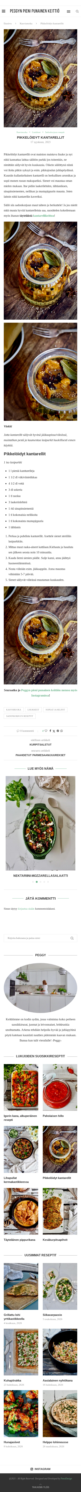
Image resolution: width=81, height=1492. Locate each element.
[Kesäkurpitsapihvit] (60, 1211)
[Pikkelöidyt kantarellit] (60, 1149)
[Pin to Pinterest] (58, 731)
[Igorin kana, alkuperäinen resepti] (21, 1087)
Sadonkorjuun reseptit (19, 716)
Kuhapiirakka (12, 1380)
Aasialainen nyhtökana (58, 1380)
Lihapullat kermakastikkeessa (16, 1179)
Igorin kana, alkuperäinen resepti (20, 1117)
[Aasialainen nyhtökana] (60, 1352)
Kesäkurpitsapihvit (55, 1239)
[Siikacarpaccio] (60, 1286)
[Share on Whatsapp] (61, 731)
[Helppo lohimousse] (60, 1413)
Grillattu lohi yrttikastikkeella (14, 1316)
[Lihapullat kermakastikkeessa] (21, 1149)
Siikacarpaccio (52, 1314)
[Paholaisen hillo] (60, 1087)
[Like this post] (46, 731)
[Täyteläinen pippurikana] (21, 1211)
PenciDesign (66, 1478)
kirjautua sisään (26, 908)
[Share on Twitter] (54, 731)
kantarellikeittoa (43, 215)
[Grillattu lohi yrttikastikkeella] (21, 1286)
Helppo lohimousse (55, 1442)
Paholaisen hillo (53, 1115)
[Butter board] (40, 823)
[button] (9, 829)
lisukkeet (33, 710)
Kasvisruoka (26, 23)
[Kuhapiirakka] (21, 1352)
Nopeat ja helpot (55, 710)
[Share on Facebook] (50, 731)
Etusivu (8, 23)
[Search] (77, 11)
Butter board (40, 875)
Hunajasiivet (12, 1442)
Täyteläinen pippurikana (19, 1239)
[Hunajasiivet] (21, 1413)
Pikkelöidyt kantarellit (57, 1177)
